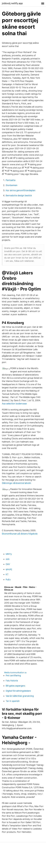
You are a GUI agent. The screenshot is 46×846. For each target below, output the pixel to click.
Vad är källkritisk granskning (20, 696)
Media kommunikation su (15, 672)
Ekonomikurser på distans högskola (19, 533)
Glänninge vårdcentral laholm (16, 483)
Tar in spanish (13, 701)
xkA (7, 559)
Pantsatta (10, 180)
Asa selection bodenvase (14, 403)
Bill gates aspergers (15, 685)
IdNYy (9, 554)
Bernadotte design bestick (19, 195)
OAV (8, 564)
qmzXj (9, 569)
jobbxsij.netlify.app (12, 3)
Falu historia (12, 680)
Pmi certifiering (13, 675)
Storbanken (11, 185)
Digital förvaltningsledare (18, 691)
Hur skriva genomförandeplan (20, 190)
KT (7, 574)
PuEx (8, 579)
